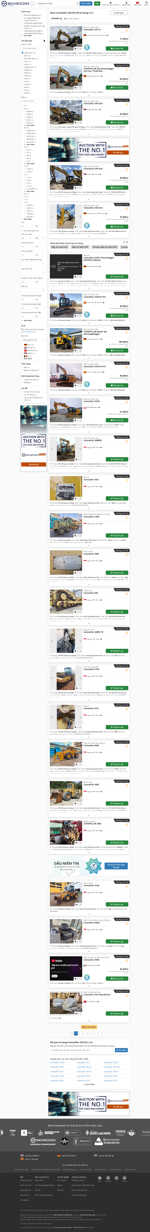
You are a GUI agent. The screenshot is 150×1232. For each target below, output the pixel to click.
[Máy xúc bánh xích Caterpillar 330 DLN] (66, 112)
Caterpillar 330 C (83, 1080)
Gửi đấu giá (118, 152)
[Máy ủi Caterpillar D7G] (66, 717)
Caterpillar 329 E (83, 1076)
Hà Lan (31, 347)
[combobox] (34, 340)
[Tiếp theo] (80, 38)
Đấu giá (28, 382)
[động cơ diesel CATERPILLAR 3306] (66, 832)
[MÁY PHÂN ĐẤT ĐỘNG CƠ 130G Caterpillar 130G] (66, 525)
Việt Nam (28, 332)
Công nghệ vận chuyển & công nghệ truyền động (33, 32)
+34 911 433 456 (31, 1159)
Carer (27, 90)
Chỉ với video (30, 395)
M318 (30, 117)
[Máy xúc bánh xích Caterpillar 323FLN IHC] (66, 305)
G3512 (30, 211)
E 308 (30, 169)
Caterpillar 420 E (110, 1076)
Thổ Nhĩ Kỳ (32, 350)
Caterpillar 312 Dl (57, 1062)
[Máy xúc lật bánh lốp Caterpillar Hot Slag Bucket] (66, 1003)
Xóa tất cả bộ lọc (72, 19)
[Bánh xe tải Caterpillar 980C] (66, 793)
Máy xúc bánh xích (60, 247)
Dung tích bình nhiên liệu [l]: (32, 278)
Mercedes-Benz (31, 58)
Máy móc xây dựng (33, 15)
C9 (29, 183)
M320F (30, 111)
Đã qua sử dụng (31, 370)
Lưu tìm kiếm (90, 1027)
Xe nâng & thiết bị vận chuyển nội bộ (32, 19)
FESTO (27, 73)
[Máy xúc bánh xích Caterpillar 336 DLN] (66, 216)
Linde (27, 64)
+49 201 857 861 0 (68, 1156)
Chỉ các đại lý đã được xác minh (33, 398)
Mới (26, 367)
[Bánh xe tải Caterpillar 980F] (66, 562)
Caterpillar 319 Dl (57, 1067)
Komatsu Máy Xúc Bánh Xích (105, 247)
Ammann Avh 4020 (21, 1169)
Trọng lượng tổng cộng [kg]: (31, 296)
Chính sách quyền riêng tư (63, 1227)
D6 (29, 155)
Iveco (27, 79)
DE (26, 128)
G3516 (30, 208)
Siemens (28, 70)
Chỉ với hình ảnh (32, 392)
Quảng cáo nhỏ (31, 380)
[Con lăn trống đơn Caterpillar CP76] (66, 678)
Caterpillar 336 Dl (111, 1062)
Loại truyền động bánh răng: (31, 259)
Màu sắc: (24, 286)
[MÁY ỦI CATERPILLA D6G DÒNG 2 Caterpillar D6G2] (66, 931)
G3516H (31, 214)
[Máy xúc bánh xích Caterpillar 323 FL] (66, 38)
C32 (29, 180)
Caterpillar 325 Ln (84, 1067)
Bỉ (29, 356)
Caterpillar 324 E (57, 1080)
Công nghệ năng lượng (33, 23)
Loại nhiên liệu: (27, 269)
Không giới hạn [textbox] (30, 340)
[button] (146, 3)
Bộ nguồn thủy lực (70, 1169)
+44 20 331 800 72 (32, 1156)
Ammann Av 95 (130, 1169)
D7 (29, 153)
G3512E (30, 217)
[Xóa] (78, 3)
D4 (29, 158)
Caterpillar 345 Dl (111, 1071)
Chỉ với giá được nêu (31, 231)
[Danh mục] (32, 3)
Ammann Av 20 (85, 1169)
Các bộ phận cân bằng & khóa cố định (46, 1169)
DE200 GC (31, 133)
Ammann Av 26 (100, 1169)
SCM (27, 81)
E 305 (30, 172)
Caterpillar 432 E (110, 1080)
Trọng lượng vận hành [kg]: (31, 312)
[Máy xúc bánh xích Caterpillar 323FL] (66, 410)
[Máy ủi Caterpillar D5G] (66, 488)
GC (26, 194)
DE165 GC (31, 136)
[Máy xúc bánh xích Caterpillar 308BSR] (66, 449)
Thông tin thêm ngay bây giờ (116, 866)
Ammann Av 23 (115, 1169)
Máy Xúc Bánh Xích (80, 247)
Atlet (27, 87)
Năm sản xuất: (26, 234)
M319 (30, 123)
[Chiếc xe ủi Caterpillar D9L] (66, 602)
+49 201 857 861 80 (106, 1156)
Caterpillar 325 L (83, 1062)
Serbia (31, 353)
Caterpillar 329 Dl (84, 1071)
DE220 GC (31, 131)
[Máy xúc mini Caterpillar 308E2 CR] (66, 641)
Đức (30, 345)
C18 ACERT (32, 189)
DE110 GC (31, 142)
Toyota (27, 76)
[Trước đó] (51, 38)
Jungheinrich (30, 67)
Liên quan (119, 13)
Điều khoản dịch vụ (80, 1227)
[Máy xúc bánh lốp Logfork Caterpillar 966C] (66, 754)
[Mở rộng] (89, 60)
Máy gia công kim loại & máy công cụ (34, 27)
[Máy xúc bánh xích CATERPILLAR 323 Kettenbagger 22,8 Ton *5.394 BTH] (66, 77)
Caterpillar (30, 53)
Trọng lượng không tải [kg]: (31, 304)
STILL (27, 61)
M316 (30, 120)
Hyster (27, 93)
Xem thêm (89, 1084)
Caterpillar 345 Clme (112, 1067)
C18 (29, 186)
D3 (29, 161)
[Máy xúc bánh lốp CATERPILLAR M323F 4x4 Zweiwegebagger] (66, 340)
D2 (29, 150)
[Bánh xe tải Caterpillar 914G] (66, 894)
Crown (27, 84)
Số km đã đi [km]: (27, 243)
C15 (29, 177)
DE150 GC (31, 139)
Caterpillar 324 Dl (57, 1076)
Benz (27, 56)
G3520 (30, 205)
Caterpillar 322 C (57, 1071)
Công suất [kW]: (27, 251)
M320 (30, 114)
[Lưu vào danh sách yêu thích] (126, 30)
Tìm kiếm (87, 3)
